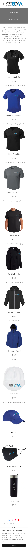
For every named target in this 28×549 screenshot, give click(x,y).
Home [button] (14, 527)
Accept (14, 545)
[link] (14, 4)
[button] (4, 3)
